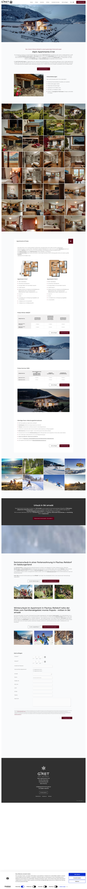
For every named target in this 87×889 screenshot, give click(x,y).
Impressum (44, 796)
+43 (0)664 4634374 (43, 788)
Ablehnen (77, 881)
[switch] (34, 887)
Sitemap (49, 796)
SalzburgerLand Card (51, 571)
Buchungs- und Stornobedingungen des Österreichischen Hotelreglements (39, 438)
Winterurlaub (32, 57)
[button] (43, 69)
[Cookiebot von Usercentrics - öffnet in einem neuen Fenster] (7, 887)
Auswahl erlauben (77, 877)
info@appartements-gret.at (43, 786)
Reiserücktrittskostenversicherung (39, 440)
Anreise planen (43, 792)
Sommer (44, 57)
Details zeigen (63, 886)
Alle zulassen (77, 874)
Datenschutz (38, 796)
